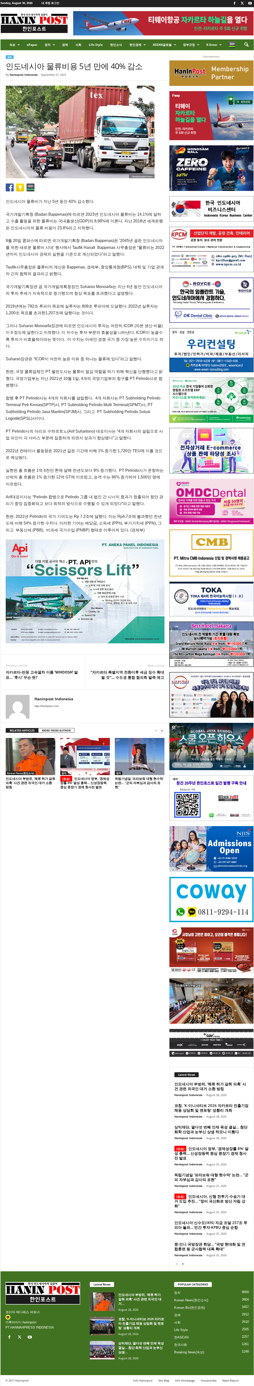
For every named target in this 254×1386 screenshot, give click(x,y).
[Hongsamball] (211, 168)
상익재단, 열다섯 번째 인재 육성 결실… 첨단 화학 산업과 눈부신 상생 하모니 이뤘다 (211, 1129)
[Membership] (211, 73)
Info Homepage (185, 1380)
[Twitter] (242, 3)
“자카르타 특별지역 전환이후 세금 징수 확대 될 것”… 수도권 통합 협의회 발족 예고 (127, 675)
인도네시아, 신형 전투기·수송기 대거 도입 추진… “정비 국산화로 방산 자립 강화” (209, 1201)
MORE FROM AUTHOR (56, 730)
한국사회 (180, 1345)
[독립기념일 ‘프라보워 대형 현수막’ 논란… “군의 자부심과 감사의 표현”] (139, 756)
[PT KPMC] (211, 249)
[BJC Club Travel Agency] (211, 644)
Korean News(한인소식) (20, 773)
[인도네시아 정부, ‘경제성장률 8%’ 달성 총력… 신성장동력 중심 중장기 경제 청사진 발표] (85, 756)
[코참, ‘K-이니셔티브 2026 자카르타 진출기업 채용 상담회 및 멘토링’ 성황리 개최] (102, 1326)
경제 (65, 45)
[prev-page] (156, 730)
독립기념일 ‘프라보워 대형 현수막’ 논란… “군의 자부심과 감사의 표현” (139, 782)
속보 (12, 45)
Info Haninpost (143, 1380)
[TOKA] (211, 599)
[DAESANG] (211, 950)
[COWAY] (211, 899)
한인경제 (135, 45)
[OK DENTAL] (211, 300)
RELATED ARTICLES (22, 730)
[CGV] (211, 1043)
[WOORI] (211, 350)
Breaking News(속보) (189, 1352)
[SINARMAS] (211, 695)
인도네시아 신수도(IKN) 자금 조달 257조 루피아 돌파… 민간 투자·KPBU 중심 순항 (210, 1225)
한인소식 (116, 45)
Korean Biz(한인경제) (189, 1307)
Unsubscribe (209, 1380)
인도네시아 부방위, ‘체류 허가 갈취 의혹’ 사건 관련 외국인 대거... (139, 1299)
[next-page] (161, 730)
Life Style (96, 45)
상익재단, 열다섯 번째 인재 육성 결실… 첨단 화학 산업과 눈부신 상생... (141, 1347)
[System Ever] (211, 400)
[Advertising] (85, 591)
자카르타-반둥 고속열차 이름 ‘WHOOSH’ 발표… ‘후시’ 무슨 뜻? (42, 675)
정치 (48, 45)
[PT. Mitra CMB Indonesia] (211, 553)
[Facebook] (235, 3)
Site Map (163, 1380)
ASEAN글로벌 (162, 45)
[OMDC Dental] (211, 501)
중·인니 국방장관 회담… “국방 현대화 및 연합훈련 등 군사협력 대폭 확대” (209, 1246)
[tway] (211, 115)
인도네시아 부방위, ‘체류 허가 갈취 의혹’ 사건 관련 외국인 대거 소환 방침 (30, 782)
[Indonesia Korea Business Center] (211, 209)
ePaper (32, 45)
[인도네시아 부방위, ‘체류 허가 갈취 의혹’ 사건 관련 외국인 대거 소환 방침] (30, 756)
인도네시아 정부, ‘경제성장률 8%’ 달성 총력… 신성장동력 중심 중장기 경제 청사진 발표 (84, 782)
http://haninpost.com (46, 706)
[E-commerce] (211, 450)
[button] (246, 44)
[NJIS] (211, 849)
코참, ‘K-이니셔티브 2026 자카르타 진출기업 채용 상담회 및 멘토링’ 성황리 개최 (211, 1108)
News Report (230, 1380)
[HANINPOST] (211, 798)
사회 (78, 45)
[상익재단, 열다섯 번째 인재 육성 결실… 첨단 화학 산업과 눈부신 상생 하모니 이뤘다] (102, 1350)
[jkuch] (211, 1001)
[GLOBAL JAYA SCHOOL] (211, 746)
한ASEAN (181, 1337)
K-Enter (211, 45)
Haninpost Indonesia (24, 75)
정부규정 (189, 45)
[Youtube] (250, 3)
